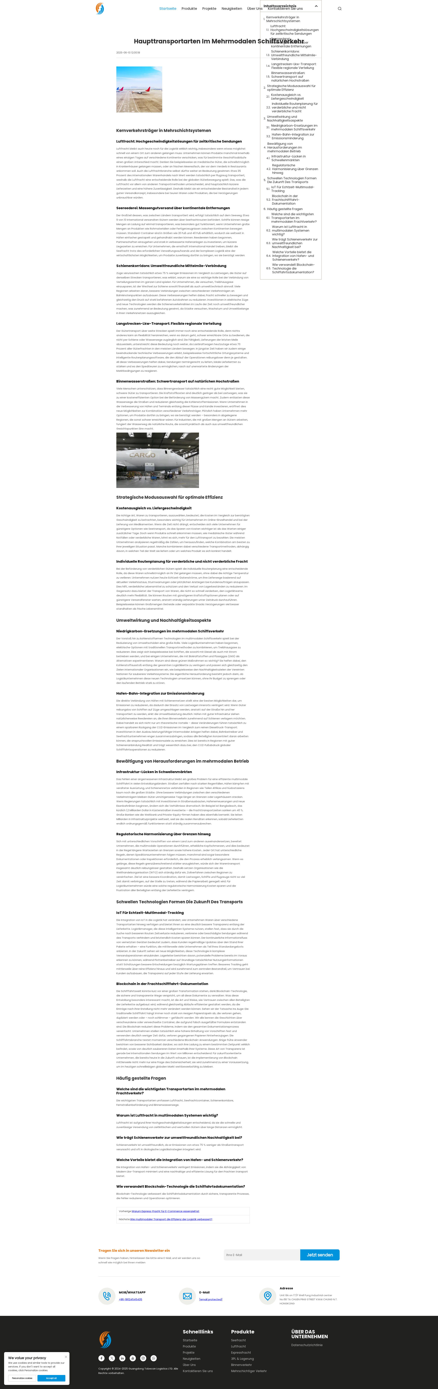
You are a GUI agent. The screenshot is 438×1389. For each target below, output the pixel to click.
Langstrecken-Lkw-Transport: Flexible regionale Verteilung (294, 66)
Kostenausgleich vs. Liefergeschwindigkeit (287, 96)
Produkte (189, 8)
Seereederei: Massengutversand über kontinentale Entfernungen (291, 42)
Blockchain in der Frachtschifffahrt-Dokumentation (286, 199)
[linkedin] (122, 1358)
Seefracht (238, 1340)
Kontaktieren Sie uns (285, 8)
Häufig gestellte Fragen (285, 209)
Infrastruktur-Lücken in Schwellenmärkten (289, 158)
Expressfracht (241, 1353)
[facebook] (101, 1358)
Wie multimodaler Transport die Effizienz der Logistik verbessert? (171, 1219)
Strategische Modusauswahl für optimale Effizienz (291, 88)
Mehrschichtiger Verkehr (249, 1371)
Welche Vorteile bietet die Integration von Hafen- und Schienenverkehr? (293, 255)
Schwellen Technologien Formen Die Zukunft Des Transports (292, 180)
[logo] (100, 8)
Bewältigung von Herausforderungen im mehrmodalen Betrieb (284, 147)
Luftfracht (238, 1346)
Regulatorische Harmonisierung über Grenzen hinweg (295, 169)
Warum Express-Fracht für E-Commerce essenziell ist (165, 1211)
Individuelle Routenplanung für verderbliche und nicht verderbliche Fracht (295, 107)
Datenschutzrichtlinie (307, 1345)
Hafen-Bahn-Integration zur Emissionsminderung (293, 136)
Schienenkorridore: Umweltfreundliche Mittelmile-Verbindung (294, 55)
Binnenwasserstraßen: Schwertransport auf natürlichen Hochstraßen (290, 76)
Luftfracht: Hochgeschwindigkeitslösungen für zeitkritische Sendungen (294, 30)
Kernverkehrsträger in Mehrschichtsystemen (283, 19)
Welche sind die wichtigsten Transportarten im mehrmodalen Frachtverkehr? (294, 218)
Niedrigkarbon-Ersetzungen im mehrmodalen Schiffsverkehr (294, 127)
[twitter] (112, 1358)
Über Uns (255, 8)
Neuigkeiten (232, 8)
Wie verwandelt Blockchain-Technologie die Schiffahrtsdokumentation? (293, 268)
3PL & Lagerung (242, 1359)
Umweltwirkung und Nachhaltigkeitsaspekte (285, 118)
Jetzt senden (320, 1255)
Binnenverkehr (241, 1365)
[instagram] (143, 1358)
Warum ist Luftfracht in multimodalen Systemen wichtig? (290, 230)
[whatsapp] (154, 1358)
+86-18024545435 (130, 1299)
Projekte (209, 8)
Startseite (167, 8)
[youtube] (133, 1358)
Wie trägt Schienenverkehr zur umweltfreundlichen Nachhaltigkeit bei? (295, 243)
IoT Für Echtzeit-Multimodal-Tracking (292, 189)
